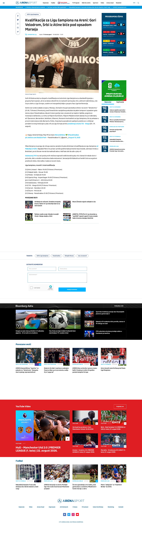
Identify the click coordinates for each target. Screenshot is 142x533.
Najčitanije (120, 102)
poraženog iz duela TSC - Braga (78, 124)
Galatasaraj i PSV (31, 156)
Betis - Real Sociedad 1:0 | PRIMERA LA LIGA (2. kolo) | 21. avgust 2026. (113, 428)
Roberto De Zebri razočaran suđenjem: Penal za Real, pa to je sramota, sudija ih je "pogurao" (56, 370)
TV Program (75, 3)
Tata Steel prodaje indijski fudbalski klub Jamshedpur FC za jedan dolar (62, 332)
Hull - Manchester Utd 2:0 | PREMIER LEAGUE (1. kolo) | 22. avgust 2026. (38, 449)
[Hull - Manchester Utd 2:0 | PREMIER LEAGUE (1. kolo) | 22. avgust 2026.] (43, 425)
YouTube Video (23, 406)
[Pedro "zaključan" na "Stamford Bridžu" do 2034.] (113, 473)
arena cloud (40, 507)
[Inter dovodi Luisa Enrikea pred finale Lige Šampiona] (113, 357)
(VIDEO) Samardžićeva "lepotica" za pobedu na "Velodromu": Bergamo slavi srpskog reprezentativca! (27, 370)
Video (102, 3)
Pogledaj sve (118, 306)
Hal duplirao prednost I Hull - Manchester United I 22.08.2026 (82, 428)
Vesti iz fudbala (115, 136)
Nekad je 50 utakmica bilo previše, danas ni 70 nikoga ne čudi (110, 323)
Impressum (52, 507)
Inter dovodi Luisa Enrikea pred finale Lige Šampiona (113, 369)
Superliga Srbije (77, 364)
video (30, 507)
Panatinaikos (56, 256)
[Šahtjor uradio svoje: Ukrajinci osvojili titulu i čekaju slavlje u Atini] (29, 217)
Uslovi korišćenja (98, 507)
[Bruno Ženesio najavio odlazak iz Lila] (67, 204)
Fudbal (53, 3)
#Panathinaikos (73, 135)
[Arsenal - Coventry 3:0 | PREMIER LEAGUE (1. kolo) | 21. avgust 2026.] (85, 440)
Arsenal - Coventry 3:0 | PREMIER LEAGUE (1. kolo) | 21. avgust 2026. (83, 451)
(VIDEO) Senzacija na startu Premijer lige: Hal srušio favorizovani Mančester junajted (117, 150)
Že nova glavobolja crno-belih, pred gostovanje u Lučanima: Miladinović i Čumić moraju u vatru (84, 487)
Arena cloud (109, 3)
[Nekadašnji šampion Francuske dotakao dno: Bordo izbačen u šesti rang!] (28, 473)
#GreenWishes (60, 135)
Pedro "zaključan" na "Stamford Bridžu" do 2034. (111, 486)
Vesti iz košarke (115, 107)
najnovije (21, 507)
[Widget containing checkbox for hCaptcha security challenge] (41, 288)
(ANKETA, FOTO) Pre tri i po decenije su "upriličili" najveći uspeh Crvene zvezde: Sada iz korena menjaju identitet (85, 216)
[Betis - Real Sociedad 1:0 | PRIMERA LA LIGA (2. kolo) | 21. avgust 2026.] (113, 417)
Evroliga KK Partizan (117, 126)
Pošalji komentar (72, 289)
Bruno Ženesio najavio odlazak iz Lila (84, 202)
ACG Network (64, 507)
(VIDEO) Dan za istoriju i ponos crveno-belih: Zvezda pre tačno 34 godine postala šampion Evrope (84, 370)
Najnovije (46, 3)
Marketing (111, 507)
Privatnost (85, 507)
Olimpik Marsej (69, 256)
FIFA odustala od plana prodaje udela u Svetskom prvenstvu (109, 332)
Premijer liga (114, 146)
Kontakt (120, 507)
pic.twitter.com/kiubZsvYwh (35, 138)
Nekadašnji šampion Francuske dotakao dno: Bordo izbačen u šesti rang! (80, 7)
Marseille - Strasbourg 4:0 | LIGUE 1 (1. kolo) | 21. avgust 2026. (113, 451)
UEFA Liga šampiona (33, 14)
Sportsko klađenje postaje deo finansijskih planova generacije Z (110, 313)
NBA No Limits (86, 3)
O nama (75, 507)
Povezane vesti (31, 198)
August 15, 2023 (74, 138)
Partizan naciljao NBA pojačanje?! (47, 7)
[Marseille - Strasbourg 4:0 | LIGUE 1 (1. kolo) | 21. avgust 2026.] (113, 440)
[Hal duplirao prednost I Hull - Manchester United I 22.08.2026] (85, 417)
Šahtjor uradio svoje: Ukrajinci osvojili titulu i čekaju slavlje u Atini (47, 215)
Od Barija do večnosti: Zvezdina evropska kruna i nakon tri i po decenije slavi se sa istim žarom (48, 204)
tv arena (63, 522)
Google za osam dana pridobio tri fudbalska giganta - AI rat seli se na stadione (30, 332)
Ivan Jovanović (82, 256)
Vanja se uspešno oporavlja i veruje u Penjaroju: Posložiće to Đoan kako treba (118, 111)
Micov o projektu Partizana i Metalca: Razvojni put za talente (117, 121)
